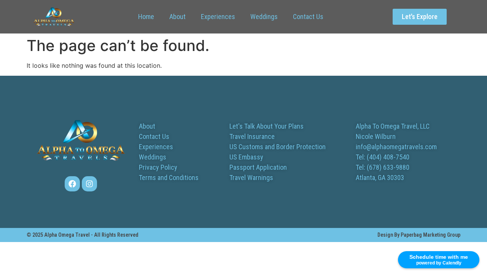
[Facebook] (72, 183)
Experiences (218, 17)
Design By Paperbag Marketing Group (418, 235)
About (177, 17)
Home (146, 17)
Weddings (264, 17)
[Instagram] (89, 183)
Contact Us (308, 17)
